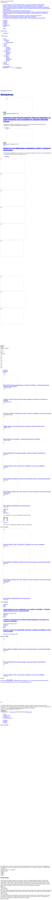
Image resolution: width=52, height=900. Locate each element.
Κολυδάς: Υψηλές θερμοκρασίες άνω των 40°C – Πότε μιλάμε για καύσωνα (19, 16)
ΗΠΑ (13, 680)
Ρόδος (17, 681)
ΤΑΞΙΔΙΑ (5, 46)
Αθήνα (5, 680)
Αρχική (4, 714)
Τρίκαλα (19, 681)
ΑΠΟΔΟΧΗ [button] (12, 869)
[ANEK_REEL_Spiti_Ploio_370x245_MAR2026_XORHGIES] (12, 290)
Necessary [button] (3, 886)
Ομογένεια (6, 64)
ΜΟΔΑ (7, 57)
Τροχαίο (24, 682)
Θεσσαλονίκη (18, 680)
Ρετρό (7, 41)
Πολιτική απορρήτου (7, 717)
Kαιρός (2, 680)
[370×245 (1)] (13, 222)
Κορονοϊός (28, 680)
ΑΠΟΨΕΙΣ (5, 43)
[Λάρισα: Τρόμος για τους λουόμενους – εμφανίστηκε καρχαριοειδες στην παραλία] (10, 437)
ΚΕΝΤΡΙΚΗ (3, 90)
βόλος (30, 681)
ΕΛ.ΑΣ (10, 680)
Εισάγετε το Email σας (5, 709)
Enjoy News (6, 144)
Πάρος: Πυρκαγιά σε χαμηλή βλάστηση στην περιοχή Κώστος (16, 10)
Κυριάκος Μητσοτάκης (37, 680)
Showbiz (8, 58)
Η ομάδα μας (6, 716)
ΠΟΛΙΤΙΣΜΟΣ (6, 50)
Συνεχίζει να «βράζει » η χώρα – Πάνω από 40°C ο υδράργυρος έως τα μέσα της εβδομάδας (23, 5)
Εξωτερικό (8, 48)
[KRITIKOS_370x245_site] (13, 189)
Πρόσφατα (5, 371)
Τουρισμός (8, 49)
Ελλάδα (7, 47)
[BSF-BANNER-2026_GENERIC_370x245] (13, 206)
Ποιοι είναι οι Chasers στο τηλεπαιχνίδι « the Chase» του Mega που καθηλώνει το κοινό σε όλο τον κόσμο (27, 413)
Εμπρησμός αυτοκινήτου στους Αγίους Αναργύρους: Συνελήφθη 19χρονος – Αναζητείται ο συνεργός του (25, 11)
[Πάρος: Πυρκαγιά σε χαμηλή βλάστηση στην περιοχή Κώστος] (10, 504)
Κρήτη (31, 680)
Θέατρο (7, 54)
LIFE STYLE (6, 55)
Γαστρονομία (9, 59)
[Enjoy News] (4, 30)
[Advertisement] (26, 80)
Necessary (4, 887)
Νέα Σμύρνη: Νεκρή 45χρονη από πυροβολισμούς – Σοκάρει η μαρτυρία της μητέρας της (22, 15)
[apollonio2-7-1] (12, 324)
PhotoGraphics (29, 711)
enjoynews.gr (13, 711)
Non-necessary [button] (4, 892)
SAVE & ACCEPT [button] (5, 898)
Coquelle (5, 522)
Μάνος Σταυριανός (7, 113)
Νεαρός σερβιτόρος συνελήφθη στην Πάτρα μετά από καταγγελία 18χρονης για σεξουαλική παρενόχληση (26, 7)
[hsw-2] (13, 307)
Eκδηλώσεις (8, 52)
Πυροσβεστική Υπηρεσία (10, 681)
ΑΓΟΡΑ (8, 60)
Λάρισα (43, 680)
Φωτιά (27, 682)
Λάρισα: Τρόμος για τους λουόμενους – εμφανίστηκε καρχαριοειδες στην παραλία (21, 439)
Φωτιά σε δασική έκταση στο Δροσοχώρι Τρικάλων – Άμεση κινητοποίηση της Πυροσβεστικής (24, 4)
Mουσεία (8, 53)
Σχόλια (4, 372)
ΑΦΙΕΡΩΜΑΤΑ (6, 40)
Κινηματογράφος (9, 42)
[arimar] (13, 239)
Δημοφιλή (5, 370)
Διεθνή (5, 63)
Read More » (7, 127)
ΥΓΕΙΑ (5, 44)
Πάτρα (47, 680)
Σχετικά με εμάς (6, 715)
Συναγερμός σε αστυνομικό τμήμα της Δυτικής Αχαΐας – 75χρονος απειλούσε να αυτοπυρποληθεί (24, 18)
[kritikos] (12, 172)
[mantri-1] (12, 256)
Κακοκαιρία (23, 680)
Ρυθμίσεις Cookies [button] (5, 869)
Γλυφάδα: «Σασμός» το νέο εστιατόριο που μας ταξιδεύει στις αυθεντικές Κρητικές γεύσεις (23, 426)
